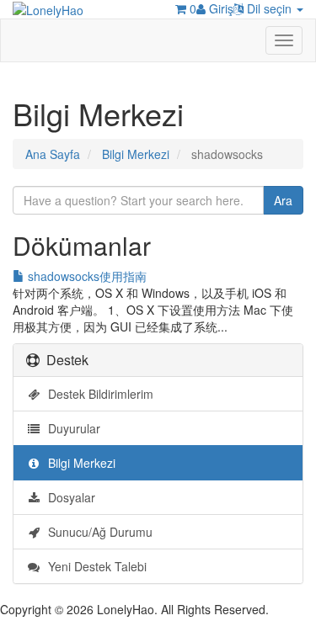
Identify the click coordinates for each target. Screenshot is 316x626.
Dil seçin (269, 8)
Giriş (219, 8)
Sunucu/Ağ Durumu (97, 531)
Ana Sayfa (52, 154)
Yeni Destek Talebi (94, 566)
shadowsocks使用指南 (85, 276)
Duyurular (70, 428)
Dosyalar (68, 497)
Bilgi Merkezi (135, 154)
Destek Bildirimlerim (97, 393)
